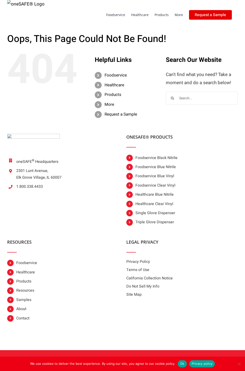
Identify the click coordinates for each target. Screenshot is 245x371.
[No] (239, 363)
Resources (25, 290)
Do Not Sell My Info (142, 286)
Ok (182, 363)
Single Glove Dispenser (155, 213)
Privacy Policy (138, 262)
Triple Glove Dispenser (154, 222)
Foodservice (116, 75)
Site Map (134, 294)
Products (113, 95)
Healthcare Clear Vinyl (154, 204)
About (21, 309)
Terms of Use (137, 270)
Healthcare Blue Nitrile (154, 194)
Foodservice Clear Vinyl (155, 185)
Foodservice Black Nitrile (156, 158)
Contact (22, 318)
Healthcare (114, 85)
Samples (23, 300)
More (109, 104)
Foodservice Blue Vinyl (154, 176)
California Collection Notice (149, 278)
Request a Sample (121, 114)
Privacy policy (202, 363)
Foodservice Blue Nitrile (155, 167)
